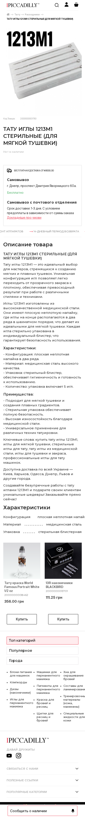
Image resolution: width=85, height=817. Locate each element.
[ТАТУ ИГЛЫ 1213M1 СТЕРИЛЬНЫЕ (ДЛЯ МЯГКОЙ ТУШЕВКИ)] (42, 72)
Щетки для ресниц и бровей (45, 717)
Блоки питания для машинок (21, 673)
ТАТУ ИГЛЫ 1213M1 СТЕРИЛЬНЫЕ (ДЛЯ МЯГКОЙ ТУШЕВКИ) (40, 19)
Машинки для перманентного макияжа (48, 675)
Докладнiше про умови (24, 217)
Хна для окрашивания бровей (73, 675)
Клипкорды (18, 682)
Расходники (32, 14)
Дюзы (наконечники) (20, 690)
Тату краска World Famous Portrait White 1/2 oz (21, 587)
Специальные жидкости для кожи (74, 717)
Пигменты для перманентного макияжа (48, 689)
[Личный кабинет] (66, 5)
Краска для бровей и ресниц (45, 703)
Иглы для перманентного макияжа (21, 703)
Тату (17, 14)
